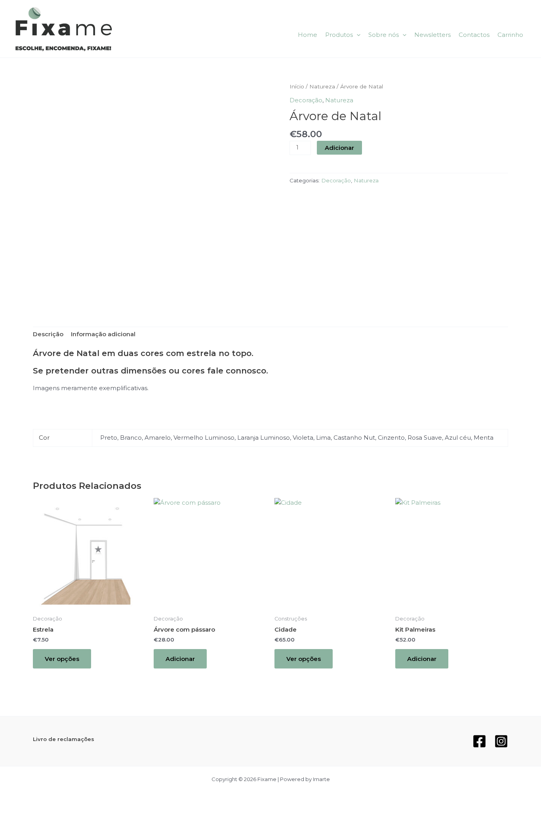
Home (307, 34)
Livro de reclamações (63, 739)
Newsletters (432, 34)
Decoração (306, 100)
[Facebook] (479, 741)
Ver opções (62, 659)
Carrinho (510, 34)
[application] (356, 35)
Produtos (339, 34)
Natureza (322, 86)
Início (297, 86)
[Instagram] (501, 741)
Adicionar (339, 147)
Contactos (474, 34)
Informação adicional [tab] (103, 334)
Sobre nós (383, 34)
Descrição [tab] (48, 334)
